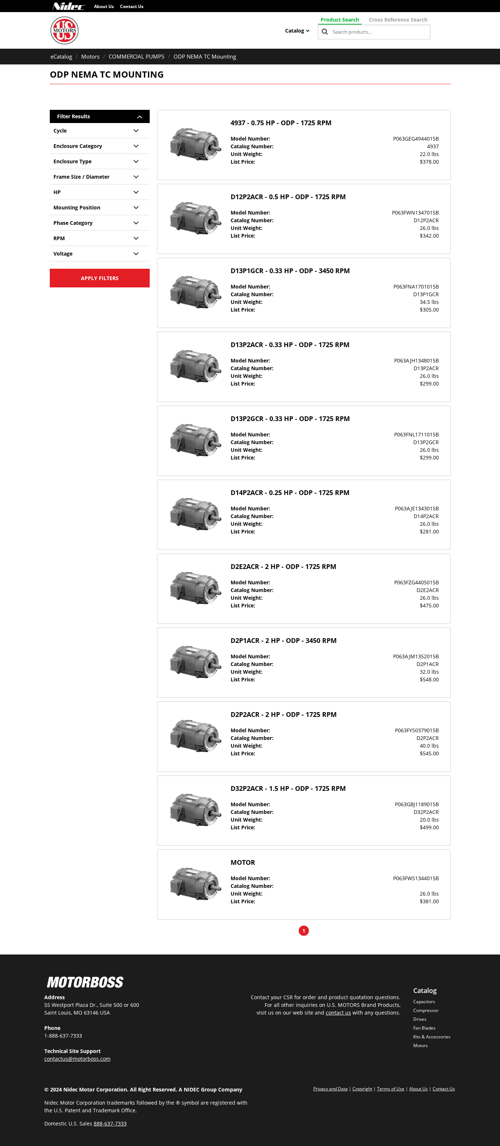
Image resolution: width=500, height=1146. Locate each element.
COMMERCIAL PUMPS (136, 56)
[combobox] (374, 32)
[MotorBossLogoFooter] (85, 983)
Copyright (362, 1089)
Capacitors (424, 1001)
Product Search (340, 19)
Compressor (426, 1010)
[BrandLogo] (64, 30)
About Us (104, 6)
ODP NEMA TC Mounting (204, 56)
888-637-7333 (110, 1123)
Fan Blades (424, 1028)
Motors (90, 56)
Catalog (294, 30)
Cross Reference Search (398, 19)
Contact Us (131, 6)
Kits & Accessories (432, 1037)
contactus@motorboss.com (77, 1058)
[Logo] (68, 6)
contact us (338, 1012)
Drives (419, 1019)
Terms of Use (390, 1089)
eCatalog (61, 56)
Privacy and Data (330, 1089)
